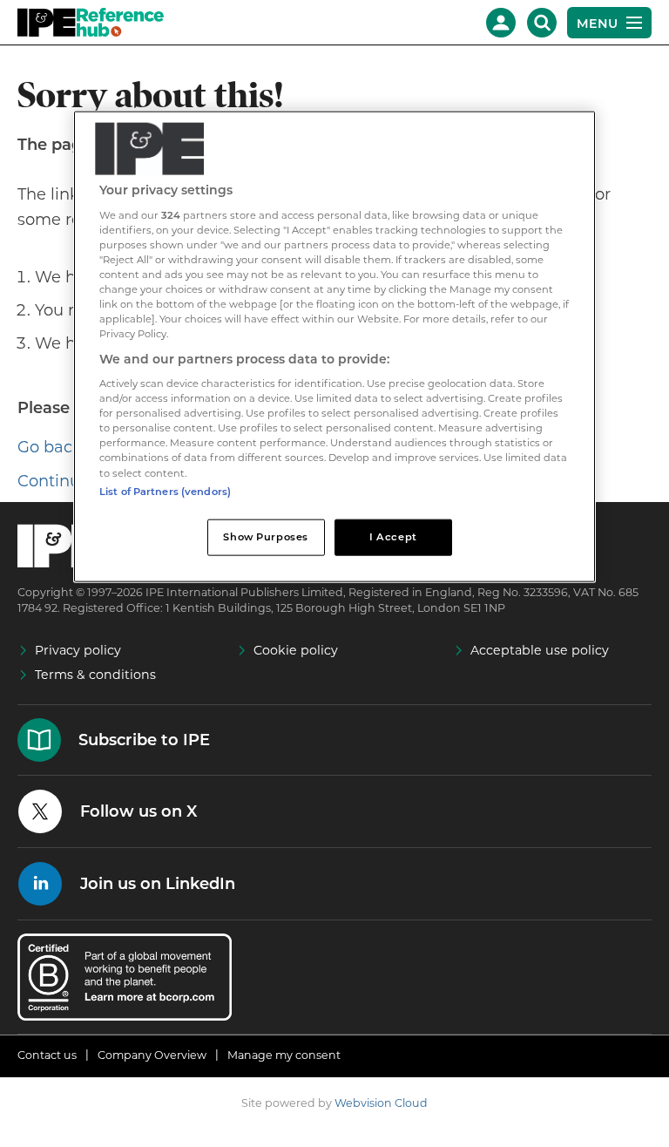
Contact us (47, 1055)
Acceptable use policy (539, 650)
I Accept (393, 536)
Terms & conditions (95, 674)
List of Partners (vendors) (165, 491)
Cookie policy (295, 650)
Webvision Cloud (381, 1103)
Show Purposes (265, 536)
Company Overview (152, 1055)
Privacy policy (78, 650)
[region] (334, 346)
